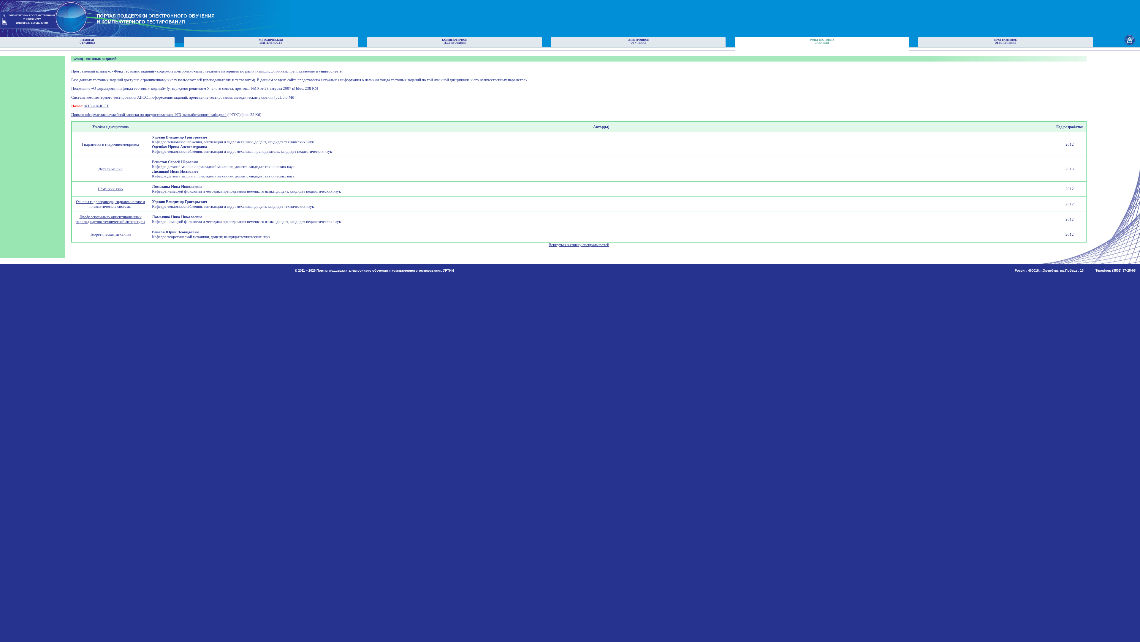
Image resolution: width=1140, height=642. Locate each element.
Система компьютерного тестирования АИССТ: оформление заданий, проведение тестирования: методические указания (172, 97)
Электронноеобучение (638, 41)
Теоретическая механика (110, 234)
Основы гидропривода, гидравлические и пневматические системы (110, 204)
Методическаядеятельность (271, 41)
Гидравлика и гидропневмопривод (110, 144)
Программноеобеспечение (1005, 41)
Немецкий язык (110, 189)
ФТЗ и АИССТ (96, 106)
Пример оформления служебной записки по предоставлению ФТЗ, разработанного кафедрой (149, 114)
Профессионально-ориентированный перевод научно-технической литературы (110, 219)
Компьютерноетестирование (454, 41)
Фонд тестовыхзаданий (822, 41)
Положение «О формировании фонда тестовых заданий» (118, 88)
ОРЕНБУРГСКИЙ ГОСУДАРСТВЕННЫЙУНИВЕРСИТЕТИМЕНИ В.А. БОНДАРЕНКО (32, 19)
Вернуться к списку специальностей (579, 245)
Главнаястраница (87, 41)
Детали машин (111, 169)
